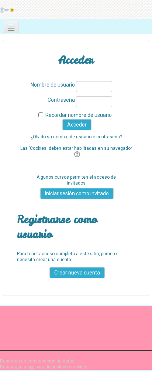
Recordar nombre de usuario (78, 115)
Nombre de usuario (53, 85)
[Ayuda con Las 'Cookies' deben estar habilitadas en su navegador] (76, 154)
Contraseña (61, 100)
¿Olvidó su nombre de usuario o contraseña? (76, 136)
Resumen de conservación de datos (37, 361)
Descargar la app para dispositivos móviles (43, 367)
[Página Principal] (7, 9)
